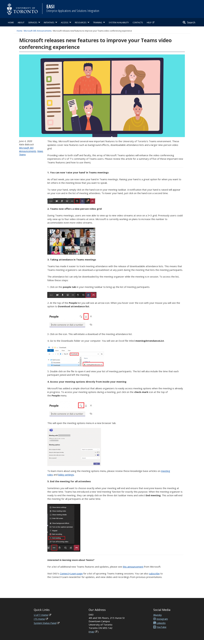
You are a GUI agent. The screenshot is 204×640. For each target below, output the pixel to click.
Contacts (138, 22)
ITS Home (39, 618)
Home (11, 22)
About (21, 22)
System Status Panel (45, 623)
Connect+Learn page (71, 573)
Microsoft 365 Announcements (37, 30)
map (91, 631)
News (40, 151)
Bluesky (157, 614)
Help (149, 22)
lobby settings (66, 474)
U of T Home (41, 614)
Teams (22, 154)
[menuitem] (10, 22)
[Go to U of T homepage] (22, 9)
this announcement (133, 566)
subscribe (154, 573)
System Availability (119, 22)
